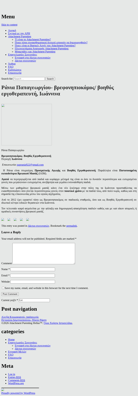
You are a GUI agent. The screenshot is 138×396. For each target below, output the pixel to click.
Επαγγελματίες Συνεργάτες (22, 54)
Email (5, 275)
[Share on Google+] (16, 220)
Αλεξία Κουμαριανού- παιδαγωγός (20, 317)
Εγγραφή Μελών (17, 351)
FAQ (10, 66)
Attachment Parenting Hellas (34, 7)
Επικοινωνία (14, 72)
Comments (16, 380)
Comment (6, 263)
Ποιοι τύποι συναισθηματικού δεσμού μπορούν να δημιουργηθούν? (51, 42)
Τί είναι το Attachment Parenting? (33, 39)
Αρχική (12, 30)
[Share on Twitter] (10, 220)
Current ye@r (9, 300)
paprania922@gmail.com (30, 164)
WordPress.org (16, 383)
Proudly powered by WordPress (18, 393)
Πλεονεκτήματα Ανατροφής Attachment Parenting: (42, 48)
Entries (14, 377)
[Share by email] (29, 220)
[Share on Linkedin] (22, 220)
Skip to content (9, 24)
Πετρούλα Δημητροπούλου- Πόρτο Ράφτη (23, 320)
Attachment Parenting (19, 36)
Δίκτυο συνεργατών (25, 60)
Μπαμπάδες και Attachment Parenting (35, 51)
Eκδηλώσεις (14, 69)
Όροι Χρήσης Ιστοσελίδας (58, 323)
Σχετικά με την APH (19, 33)
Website (5, 281)
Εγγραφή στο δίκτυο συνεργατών (32, 57)
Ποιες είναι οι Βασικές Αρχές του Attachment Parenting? (45, 45)
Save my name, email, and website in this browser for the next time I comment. (46, 288)
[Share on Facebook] (4, 220)
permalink (71, 225)
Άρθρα (11, 63)
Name (5, 269)
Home (11, 339)
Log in (11, 374)
